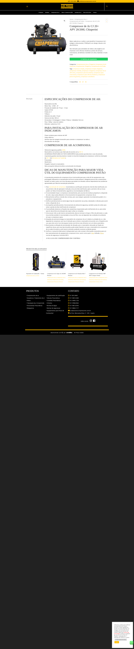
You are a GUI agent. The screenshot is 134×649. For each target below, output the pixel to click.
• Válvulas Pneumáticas (53, 298)
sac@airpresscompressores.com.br (87, 1)
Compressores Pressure (52, 281)
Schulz (37, 275)
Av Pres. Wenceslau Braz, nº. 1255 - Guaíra (82, 313)
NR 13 (81, 152)
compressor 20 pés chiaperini (93, 69)
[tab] (34, 98)
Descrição (29, 99)
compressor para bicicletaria (84, 73)
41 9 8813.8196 (74, 305)
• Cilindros (49, 303)
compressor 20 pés (78, 69)
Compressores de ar (80, 19)
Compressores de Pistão (77, 21)
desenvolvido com (56, 332)
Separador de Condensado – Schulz (35, 273)
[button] (64, 21)
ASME (63, 150)
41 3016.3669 (72, 1)
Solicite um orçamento (89, 59)
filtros (102, 233)
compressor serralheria (87, 76)
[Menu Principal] (27, 6)
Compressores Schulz (94, 281)
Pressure (61, 281)
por (65, 332)
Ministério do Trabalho (58, 158)
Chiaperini (92, 64)
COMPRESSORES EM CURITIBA (68, 238)
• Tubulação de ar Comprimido (35, 303)
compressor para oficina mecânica (87, 74)
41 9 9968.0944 (74, 303)
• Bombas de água (51, 305)
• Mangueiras (30, 308)
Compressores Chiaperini (83, 66)
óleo (92, 233)
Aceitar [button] (116, 642)
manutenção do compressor (57, 187)
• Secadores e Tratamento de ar (35, 298)
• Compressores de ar (32, 295)
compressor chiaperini (88, 71)
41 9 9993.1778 (74, 300)
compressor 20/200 (75, 71)
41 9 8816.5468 (74, 298)
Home (71, 19)
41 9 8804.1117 (74, 308)
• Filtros (28, 300)
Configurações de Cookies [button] (120, 639)
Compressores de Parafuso (79, 279)
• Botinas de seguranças (53, 308)
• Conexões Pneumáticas (53, 300)
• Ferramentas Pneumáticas (34, 305)
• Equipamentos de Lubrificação (55, 295)
